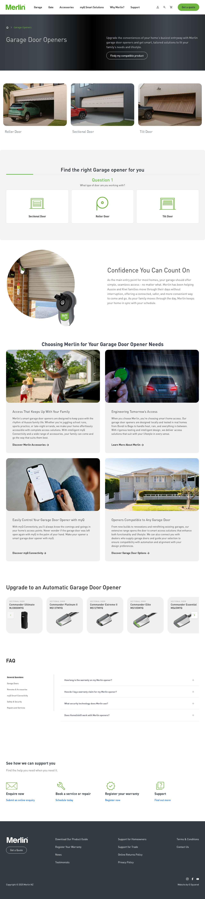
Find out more (163, 800)
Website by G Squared (188, 884)
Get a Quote (16, 850)
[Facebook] (192, 879)
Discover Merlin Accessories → (30, 444)
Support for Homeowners (132, 839)
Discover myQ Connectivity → (29, 553)
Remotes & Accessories (17, 689)
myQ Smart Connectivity (17, 695)
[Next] (194, 615)
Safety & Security (14, 701)
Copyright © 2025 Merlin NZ (19, 884)
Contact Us (183, 846)
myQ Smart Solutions (92, 7)
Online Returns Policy (130, 854)
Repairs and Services (16, 708)
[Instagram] (187, 879)
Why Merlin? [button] (117, 7)
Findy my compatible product (127, 55)
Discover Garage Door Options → (130, 553)
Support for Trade (128, 846)
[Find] (164, 7)
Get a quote (188, 7)
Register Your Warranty (68, 846)
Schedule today (64, 800)
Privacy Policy (126, 862)
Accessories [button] (67, 7)
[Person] (157, 7)
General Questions (15, 677)
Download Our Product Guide (71, 839)
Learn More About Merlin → (127, 444)
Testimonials (62, 862)
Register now (112, 800)
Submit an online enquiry (20, 800)
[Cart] (171, 7)
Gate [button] (50, 7)
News (58, 854)
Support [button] (135, 7)
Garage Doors (13, 683)
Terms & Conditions (188, 839)
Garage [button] (38, 7)
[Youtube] (197, 879)
